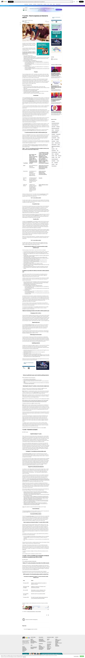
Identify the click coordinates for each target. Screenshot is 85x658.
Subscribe (81, 1)
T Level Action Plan (27, 97)
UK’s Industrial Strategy (35, 145)
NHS (57, 150)
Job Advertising (41, 647)
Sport (56, 157)
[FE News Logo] (4, 1)
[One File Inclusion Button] (56, 49)
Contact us (23, 647)
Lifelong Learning (54, 144)
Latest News (26, 4)
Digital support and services (43, 165)
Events (51, 4)
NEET (56, 148)
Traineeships (56, 162)
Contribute (34, 4)
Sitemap (23, 651)
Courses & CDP (57, 640)
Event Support (41, 649)
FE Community (49, 644)
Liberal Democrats (57, 142)
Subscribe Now (58, 4)
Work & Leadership (33, 641)
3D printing (53, 121)
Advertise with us (24, 649)
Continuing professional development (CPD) (55, 132)
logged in (29, 629)
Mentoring (53, 148)
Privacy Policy (24, 650)
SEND (56, 155)
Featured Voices (41, 639)
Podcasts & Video (39, 4)
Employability (32, 640)
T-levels (58, 160)
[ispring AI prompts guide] (42, 369)
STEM (59, 157)
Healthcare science (44, 184)
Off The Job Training (54, 152)
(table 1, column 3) (36, 392)
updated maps (37, 215)
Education (40, 177)
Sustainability (53, 160)
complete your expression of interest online (30, 561)
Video (48, 639)
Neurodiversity (54, 150)
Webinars (56, 644)
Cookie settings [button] (76, 656)
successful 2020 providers (30, 516)
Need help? (48, 649)
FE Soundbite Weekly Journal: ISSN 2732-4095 (42, 641)
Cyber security (58, 134)
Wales (56, 164)
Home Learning (57, 139)
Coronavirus (53, 134)
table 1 (24, 381)
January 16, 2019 (26, 22)
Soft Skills (53, 157)
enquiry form (24, 549)
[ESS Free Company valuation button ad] (56, 34)
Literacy (59, 144)
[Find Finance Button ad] (56, 27)
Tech (52, 162)
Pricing (40, 645)
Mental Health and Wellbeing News (56, 147)
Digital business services (43, 166)
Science (40, 185)
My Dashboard (49, 646)
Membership (48, 648)
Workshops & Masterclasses (57, 645)
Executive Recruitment (33, 647)
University (53, 164)
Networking (56, 641)
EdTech (31, 639)
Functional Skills (54, 137)
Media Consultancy (41, 648)
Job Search (32, 648)
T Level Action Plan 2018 (27, 123)
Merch (54, 4)
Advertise (45, 4)
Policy (59, 152)
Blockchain (58, 126)
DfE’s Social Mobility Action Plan (29, 324)
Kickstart (57, 141)
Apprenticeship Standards (55, 123)
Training (23, 506)
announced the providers (30, 129)
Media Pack (40, 646)
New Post (48, 645)
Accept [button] (82, 656)
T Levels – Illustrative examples (29, 429)
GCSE (52, 139)
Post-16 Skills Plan (30, 98)
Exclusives (30, 4)
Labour (53, 142)
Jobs (48, 4)
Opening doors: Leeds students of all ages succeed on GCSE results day (24, 1)
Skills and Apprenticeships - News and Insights (34, 611)
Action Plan (28, 134)
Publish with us (24, 648)
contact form (45, 574)
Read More (24, 656)
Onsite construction (42, 171)
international (53, 141)
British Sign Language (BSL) (55, 128)
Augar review (53, 126)
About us (23, 646)
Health (40, 184)
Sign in (77, 1)
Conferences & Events (58, 639)
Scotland (53, 155)
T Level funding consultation (27, 453)
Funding (58, 137)
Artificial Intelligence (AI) (55, 124)
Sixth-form (59, 155)
